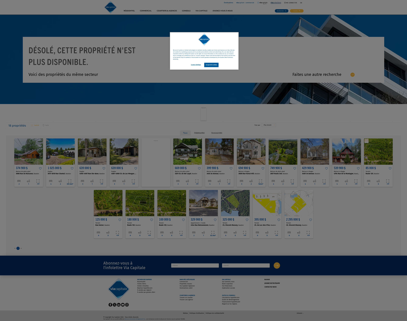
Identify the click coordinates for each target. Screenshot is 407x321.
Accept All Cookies (211, 65)
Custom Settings (196, 64)
